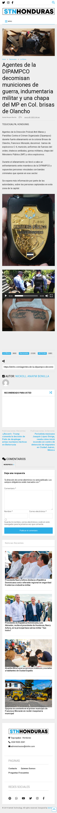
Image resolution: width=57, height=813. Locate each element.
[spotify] (9, 798)
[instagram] (8, 2)
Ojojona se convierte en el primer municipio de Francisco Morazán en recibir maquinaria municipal (26, 711)
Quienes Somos (28, 768)
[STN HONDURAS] (28, 14)
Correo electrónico (38, 511)
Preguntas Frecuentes (18, 773)
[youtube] (23, 798)
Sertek (50, 808)
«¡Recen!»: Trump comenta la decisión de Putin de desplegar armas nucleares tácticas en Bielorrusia (14, 439)
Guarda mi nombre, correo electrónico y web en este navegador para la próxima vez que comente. (27, 523)
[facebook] (12, 2)
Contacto (12, 768)
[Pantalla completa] (51, 295)
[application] (28, 284)
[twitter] (3, 2)
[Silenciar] (46, 295)
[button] (28, 284)
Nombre (8, 511)
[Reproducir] (5, 295)
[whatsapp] (16, 798)
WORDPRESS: (9, 464)
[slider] (26, 295)
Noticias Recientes (14, 543)
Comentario (10, 488)
